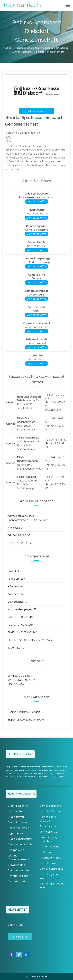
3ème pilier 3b (48, 831)
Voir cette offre (36, 201)
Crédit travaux (16, 816)
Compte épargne (50, 805)
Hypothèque (16, 833)
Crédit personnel (18, 805)
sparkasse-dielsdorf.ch (36, 111)
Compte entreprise (52, 868)
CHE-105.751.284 (23, 617)
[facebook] (11, 954)
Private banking (50, 846)
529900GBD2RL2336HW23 (35, 640)
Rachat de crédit (18, 828)
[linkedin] (27, 954)
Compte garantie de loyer (52, 876)
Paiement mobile (51, 857)
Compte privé (48, 863)
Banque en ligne (18, 875)
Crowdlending (16, 864)
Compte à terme (50, 811)
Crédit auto (15, 811)
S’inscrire (20, 936)
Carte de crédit (17, 881)
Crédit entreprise (18, 870)
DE (8, 139)
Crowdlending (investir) (48, 839)
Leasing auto (16, 850)
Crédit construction (20, 838)
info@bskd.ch (15, 527)
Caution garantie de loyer (52, 885)
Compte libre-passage (48, 818)
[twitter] (19, 954)
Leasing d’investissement (18, 857)
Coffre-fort (46, 852)
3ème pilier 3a (48, 826)
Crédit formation (18, 822)
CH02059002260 (27, 632)
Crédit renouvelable (20, 844)
